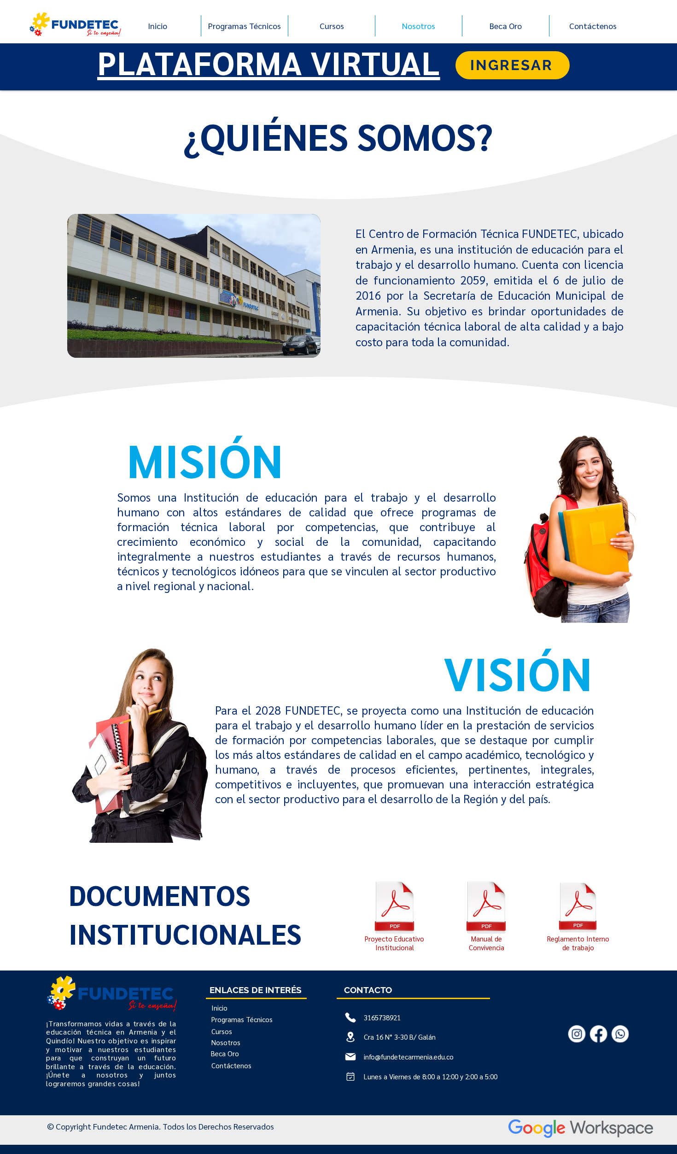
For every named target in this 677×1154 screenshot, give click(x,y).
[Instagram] (576, 1033)
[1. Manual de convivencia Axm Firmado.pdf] (486, 908)
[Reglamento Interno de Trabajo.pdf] (578, 908)
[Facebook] (598, 1033)
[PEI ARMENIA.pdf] (394, 908)
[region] (194, 286)
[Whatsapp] (620, 1033)
